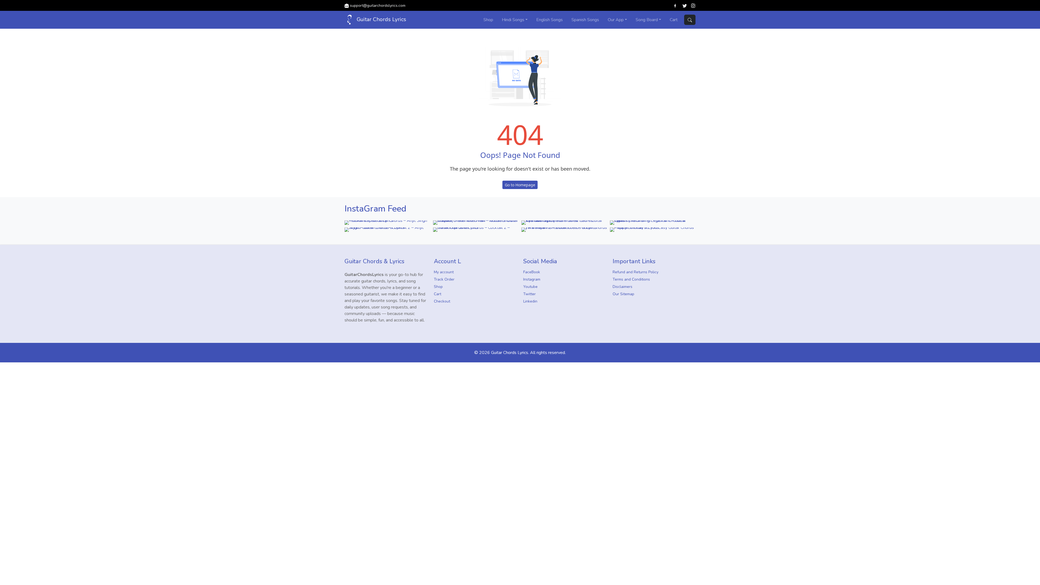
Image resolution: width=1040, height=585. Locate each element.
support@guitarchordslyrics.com (377, 5)
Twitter (529, 294)
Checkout (442, 301)
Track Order (444, 279)
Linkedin (530, 301)
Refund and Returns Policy (635, 272)
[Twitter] (684, 5)
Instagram (531, 279)
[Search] (690, 20)
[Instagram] (693, 5)
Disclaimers (622, 286)
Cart (437, 294)
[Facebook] (675, 5)
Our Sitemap (623, 294)
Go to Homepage (520, 184)
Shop (438, 286)
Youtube (530, 286)
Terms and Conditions (631, 279)
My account (444, 272)
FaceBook (531, 272)
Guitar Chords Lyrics (380, 19)
